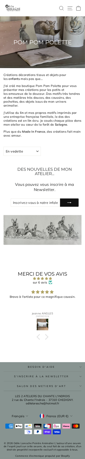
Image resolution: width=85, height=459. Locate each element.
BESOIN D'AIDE (41, 366)
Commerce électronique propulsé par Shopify (42, 455)
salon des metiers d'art (41, 386)
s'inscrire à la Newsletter (41, 376)
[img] (42, 278)
